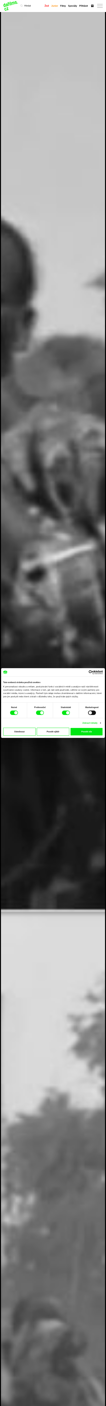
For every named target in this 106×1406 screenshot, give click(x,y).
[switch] (40, 713)
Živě (47, 6)
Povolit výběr (53, 731)
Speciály (72, 6)
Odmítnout (19, 731)
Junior (54, 6)
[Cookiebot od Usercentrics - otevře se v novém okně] (91, 672)
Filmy (63, 6)
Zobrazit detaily (90, 723)
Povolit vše (86, 731)
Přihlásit (83, 6)
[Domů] (10, 6)
